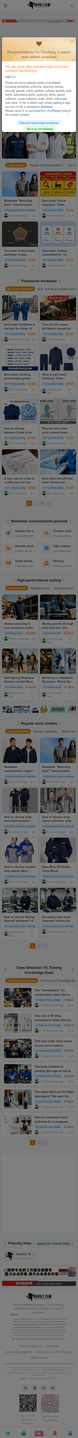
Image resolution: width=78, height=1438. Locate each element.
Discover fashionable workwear (39, 123)
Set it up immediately (40, 129)
